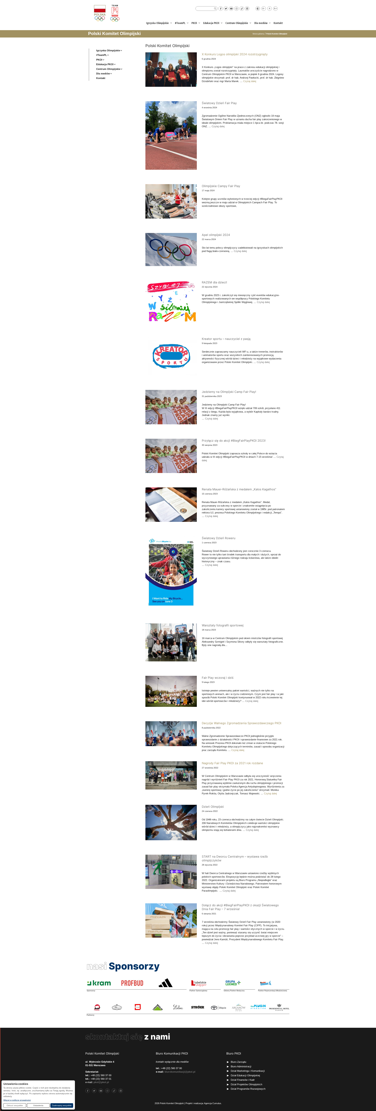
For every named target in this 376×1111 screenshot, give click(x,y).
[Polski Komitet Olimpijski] (106, 13)
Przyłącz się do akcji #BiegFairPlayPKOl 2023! (234, 440)
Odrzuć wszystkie (15, 1105)
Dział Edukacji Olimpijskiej (245, 1075)
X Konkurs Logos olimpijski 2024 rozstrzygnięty (235, 54)
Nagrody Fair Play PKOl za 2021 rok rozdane (232, 763)
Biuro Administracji (241, 1066)
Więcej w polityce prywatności (17, 1100)
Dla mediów (260, 23)
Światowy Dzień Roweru (218, 538)
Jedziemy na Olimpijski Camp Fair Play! (229, 392)
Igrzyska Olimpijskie (157, 23)
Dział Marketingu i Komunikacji (248, 1071)
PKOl (194, 23)
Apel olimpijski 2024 (216, 235)
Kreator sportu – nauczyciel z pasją (226, 339)
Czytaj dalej (249, 81)
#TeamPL (180, 23)
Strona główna (258, 34)
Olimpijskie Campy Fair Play (221, 186)
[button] (171, 23)
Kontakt (278, 23)
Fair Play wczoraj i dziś (217, 677)
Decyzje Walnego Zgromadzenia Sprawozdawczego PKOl (241, 723)
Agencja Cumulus (212, 1103)
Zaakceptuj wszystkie (62, 1105)
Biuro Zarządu (238, 1062)
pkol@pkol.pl (101, 1082)
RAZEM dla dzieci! (214, 282)
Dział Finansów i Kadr (243, 1079)
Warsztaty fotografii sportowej (223, 625)
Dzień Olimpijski (213, 806)
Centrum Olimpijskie (236, 23)
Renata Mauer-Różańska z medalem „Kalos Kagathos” (239, 489)
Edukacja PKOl (211, 23)
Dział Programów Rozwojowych (248, 1088)
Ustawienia (38, 1105)
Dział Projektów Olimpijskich (246, 1084)
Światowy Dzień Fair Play (219, 103)
